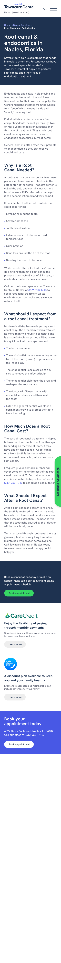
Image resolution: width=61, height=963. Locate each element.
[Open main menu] (53, 9)
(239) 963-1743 (37, 290)
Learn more (15, 644)
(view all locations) (20, 12)
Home (7, 25)
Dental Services (21, 25)
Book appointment (19, 593)
